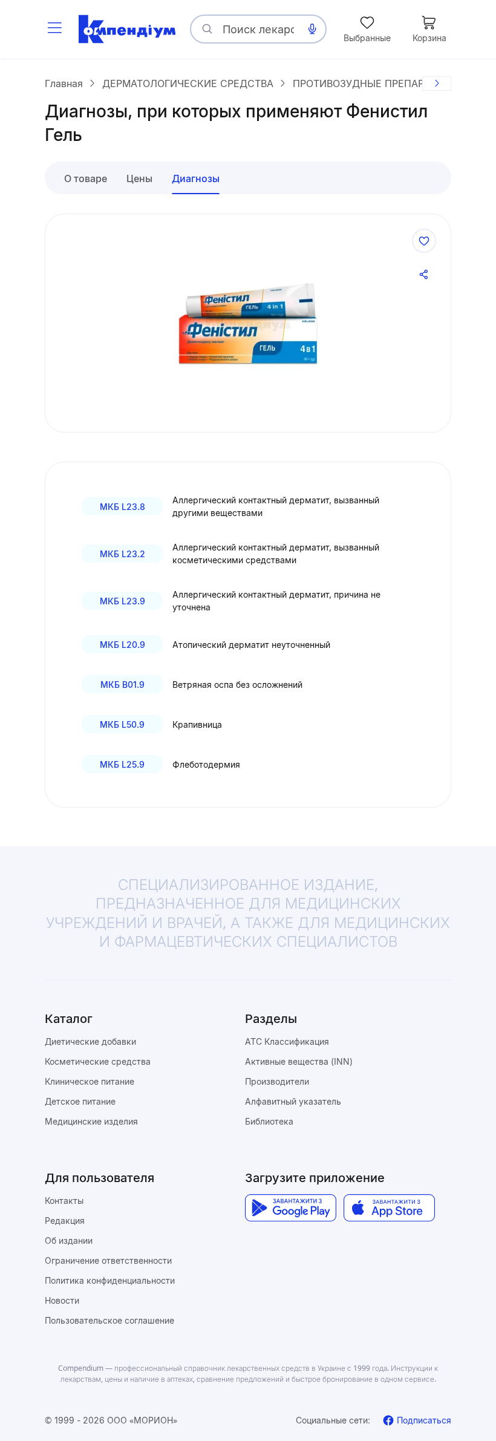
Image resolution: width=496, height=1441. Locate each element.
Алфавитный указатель (293, 1101)
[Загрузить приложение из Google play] (290, 1207)
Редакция (65, 1220)
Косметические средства (98, 1061)
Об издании (69, 1240)
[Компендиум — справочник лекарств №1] (127, 29)
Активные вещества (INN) (299, 1061)
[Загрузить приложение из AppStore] (389, 1207)
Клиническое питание (89, 1081)
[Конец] (436, 83)
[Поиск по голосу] (312, 29)
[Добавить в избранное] (424, 241)
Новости (62, 1300)
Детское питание (80, 1101)
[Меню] (54, 29)
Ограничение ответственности (108, 1260)
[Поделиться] (424, 275)
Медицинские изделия (91, 1121)
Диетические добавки (90, 1041)
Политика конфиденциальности (110, 1280)
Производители (277, 1081)
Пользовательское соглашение (109, 1320)
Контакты (64, 1200)
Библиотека (269, 1121)
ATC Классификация (287, 1041)
